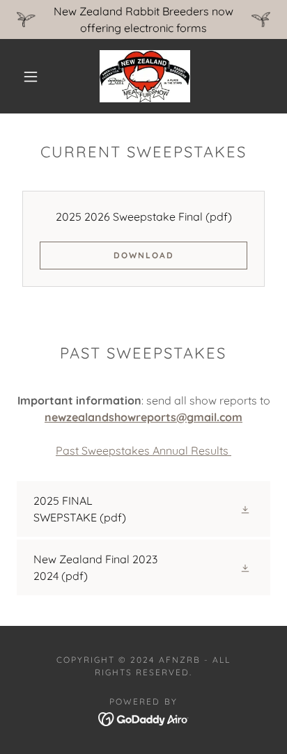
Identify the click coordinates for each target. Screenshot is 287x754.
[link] (145, 76)
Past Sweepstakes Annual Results (143, 450)
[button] (31, 77)
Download (144, 255)
